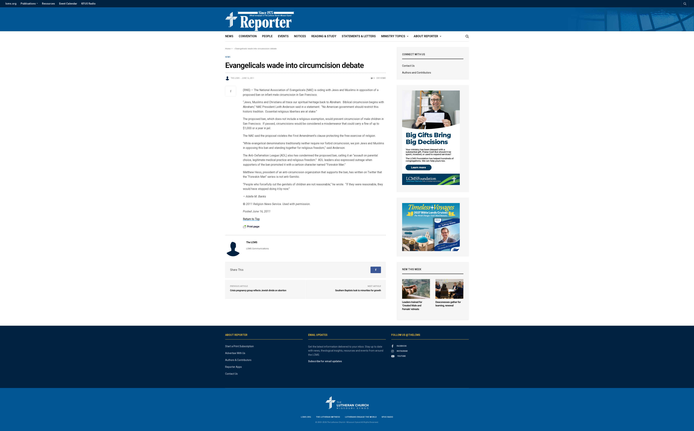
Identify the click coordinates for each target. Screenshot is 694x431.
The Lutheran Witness (328, 417)
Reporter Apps (233, 366)
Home (228, 49)
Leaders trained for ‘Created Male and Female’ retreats (412, 306)
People (267, 36)
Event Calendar (68, 3)
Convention (248, 36)
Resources (48, 3)
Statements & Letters (359, 36)
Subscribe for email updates (325, 361)
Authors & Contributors (238, 360)
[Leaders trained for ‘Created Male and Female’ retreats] (416, 289)
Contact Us (408, 65)
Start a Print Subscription (239, 346)
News (229, 36)
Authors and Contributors (416, 72)
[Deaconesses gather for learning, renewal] (449, 289)
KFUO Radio (88, 3)
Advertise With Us (235, 353)
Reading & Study (323, 36)
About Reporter (426, 36)
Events (283, 36)
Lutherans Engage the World (361, 417)
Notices (300, 36)
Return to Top (251, 219)
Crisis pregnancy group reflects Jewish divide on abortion (258, 290)
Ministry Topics (393, 36)
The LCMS (235, 78)
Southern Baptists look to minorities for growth (358, 290)
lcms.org (10, 3)
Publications (28, 3)
